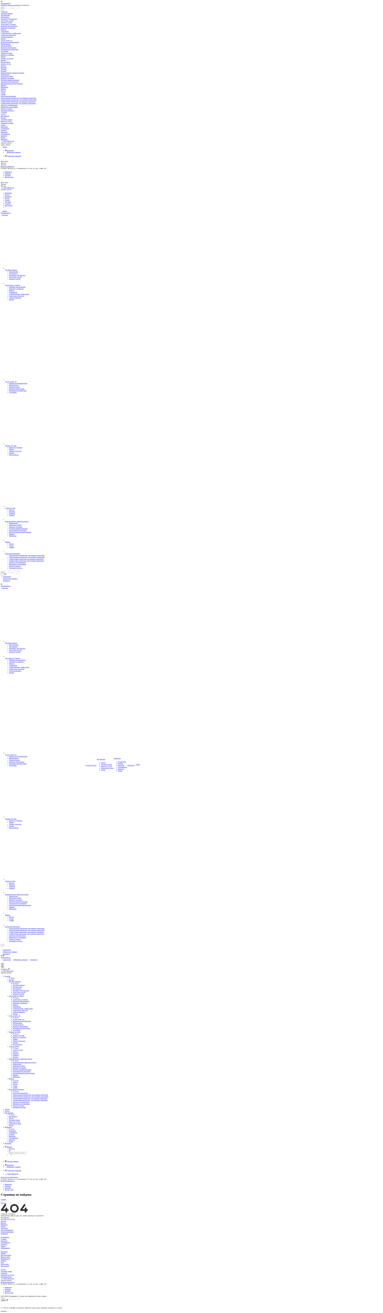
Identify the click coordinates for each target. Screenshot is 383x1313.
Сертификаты (5, 1242)
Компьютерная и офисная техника (24, 1062)
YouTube (8, 175)
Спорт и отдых (18, 1050)
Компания (12, 1131)
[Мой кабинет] (2, 948)
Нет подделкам (6, 1255)
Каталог (11, 980)
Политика (4, 1251)
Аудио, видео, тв (18, 1019)
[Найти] (2, 9)
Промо (3, 1246)
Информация (5, 1248)
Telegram (8, 173)
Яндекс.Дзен (9, 177)
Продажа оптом (6, 1277)
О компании (5, 1237)
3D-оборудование (19, 985)
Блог (2, 1262)
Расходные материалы (20, 1093)
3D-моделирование (7, 1232)
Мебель (15, 1082)
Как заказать (13, 1116)
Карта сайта (5, 1264)
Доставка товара (6, 1271)
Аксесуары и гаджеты (20, 999)
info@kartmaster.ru (8, 166)
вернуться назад (9, 1219)
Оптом (3, 1226)
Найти (3, 1300)
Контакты (4, 1225)
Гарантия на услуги (7, 1275)
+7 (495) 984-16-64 (7, 141)
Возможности (5, 1259)
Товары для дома (18, 1035)
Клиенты (4, 1244)
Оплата (3, 1269)
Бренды (3, 1223)
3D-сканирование (7, 1230)
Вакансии (4, 1241)
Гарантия (4, 1273)
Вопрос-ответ (5, 1257)
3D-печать (4, 1228)
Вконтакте (8, 172)
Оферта (3, 1253)
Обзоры (3, 1260)
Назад (13, 978)
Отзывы (3, 1239)
